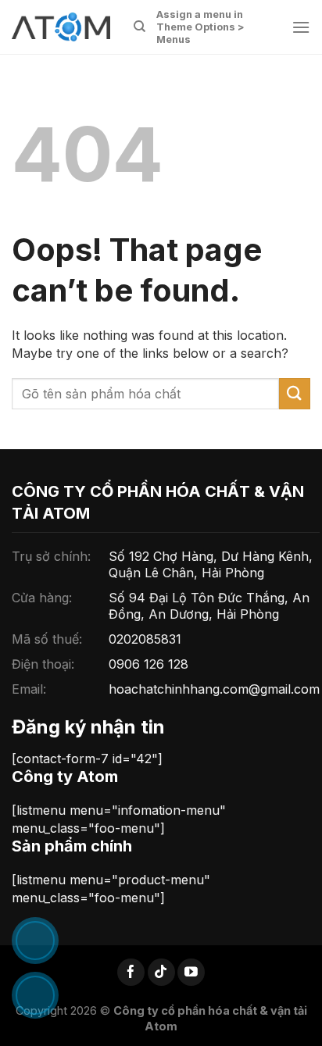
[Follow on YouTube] (191, 972)
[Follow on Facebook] (131, 972)
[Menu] (301, 27)
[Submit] (294, 393)
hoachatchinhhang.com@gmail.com (214, 689)
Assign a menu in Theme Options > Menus (200, 27)
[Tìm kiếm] (139, 26)
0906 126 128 (148, 664)
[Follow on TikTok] (161, 972)
